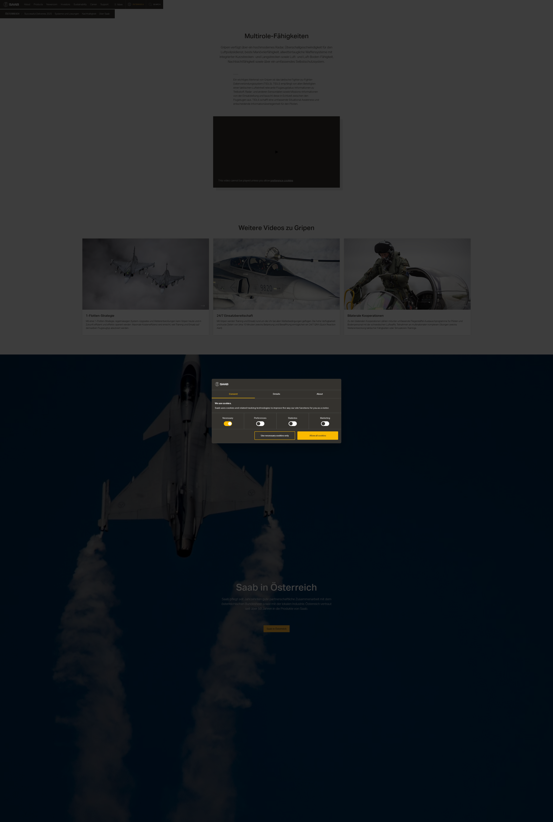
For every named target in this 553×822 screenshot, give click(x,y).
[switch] (260, 423)
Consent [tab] (233, 393)
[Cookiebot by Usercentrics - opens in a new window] (325, 384)
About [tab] (320, 393)
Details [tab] (276, 393)
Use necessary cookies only (275, 435)
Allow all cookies (317, 435)
